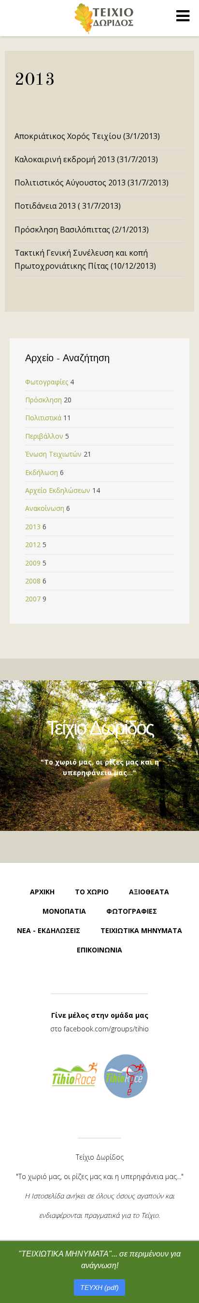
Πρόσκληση (43, 399)
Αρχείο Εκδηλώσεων (57, 490)
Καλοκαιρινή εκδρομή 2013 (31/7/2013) (86, 159)
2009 (33, 562)
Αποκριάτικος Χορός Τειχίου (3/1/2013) (87, 136)
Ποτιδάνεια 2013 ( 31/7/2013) (67, 205)
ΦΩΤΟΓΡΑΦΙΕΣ (131, 911)
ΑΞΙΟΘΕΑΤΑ (149, 891)
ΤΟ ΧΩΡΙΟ (92, 891)
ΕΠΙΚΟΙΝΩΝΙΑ (99, 949)
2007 (33, 598)
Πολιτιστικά (43, 417)
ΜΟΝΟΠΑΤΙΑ (64, 911)
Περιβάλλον (44, 436)
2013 (33, 526)
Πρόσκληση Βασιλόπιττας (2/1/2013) (81, 229)
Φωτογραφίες (46, 381)
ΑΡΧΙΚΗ (42, 891)
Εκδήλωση (41, 472)
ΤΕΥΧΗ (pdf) (99, 1287)
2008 (33, 580)
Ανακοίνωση (44, 508)
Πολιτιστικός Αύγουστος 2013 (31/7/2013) (91, 182)
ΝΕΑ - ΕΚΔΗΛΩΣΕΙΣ (48, 930)
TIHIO (103, 18)
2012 (33, 544)
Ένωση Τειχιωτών (53, 454)
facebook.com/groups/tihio (106, 1028)
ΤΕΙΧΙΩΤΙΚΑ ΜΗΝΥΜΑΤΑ (141, 930)
